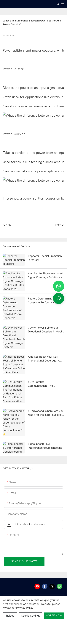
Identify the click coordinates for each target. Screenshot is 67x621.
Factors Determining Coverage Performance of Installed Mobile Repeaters (44, 300)
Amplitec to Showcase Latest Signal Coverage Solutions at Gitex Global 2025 (45, 275)
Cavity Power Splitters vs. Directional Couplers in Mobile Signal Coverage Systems (46, 329)
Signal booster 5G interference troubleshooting (45, 445)
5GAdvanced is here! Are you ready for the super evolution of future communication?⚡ (45, 413)
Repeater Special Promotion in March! (45, 257)
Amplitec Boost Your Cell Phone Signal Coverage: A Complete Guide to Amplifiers (45, 358)
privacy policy (24, 607)
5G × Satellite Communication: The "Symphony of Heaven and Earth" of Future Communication (44, 384)
